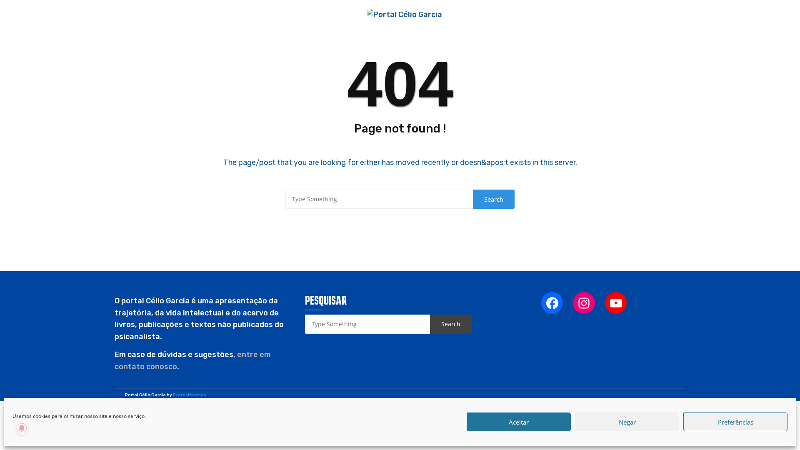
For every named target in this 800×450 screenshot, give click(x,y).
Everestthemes (189, 395)
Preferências (735, 422)
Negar (627, 422)
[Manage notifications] (21, 428)
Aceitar (519, 422)
